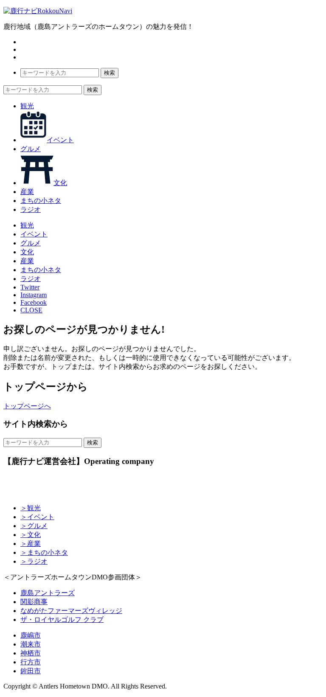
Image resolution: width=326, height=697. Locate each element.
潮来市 (30, 644)
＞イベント (37, 516)
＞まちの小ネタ (44, 552)
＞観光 (30, 508)
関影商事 (34, 601)
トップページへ (27, 406)
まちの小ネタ (40, 200)
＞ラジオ (34, 561)
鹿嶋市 (30, 635)
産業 (27, 191)
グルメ (30, 148)
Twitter (29, 287)
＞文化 (30, 534)
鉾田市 (30, 671)
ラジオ (30, 209)
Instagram (33, 294)
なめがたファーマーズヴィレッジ (71, 610)
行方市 (30, 662)
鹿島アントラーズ (47, 592)
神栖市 (30, 653)
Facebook (33, 302)
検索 (109, 73)
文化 (60, 182)
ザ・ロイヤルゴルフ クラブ (62, 619)
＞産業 (30, 543)
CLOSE (31, 310)
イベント (60, 139)
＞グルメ (34, 525)
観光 (27, 106)
